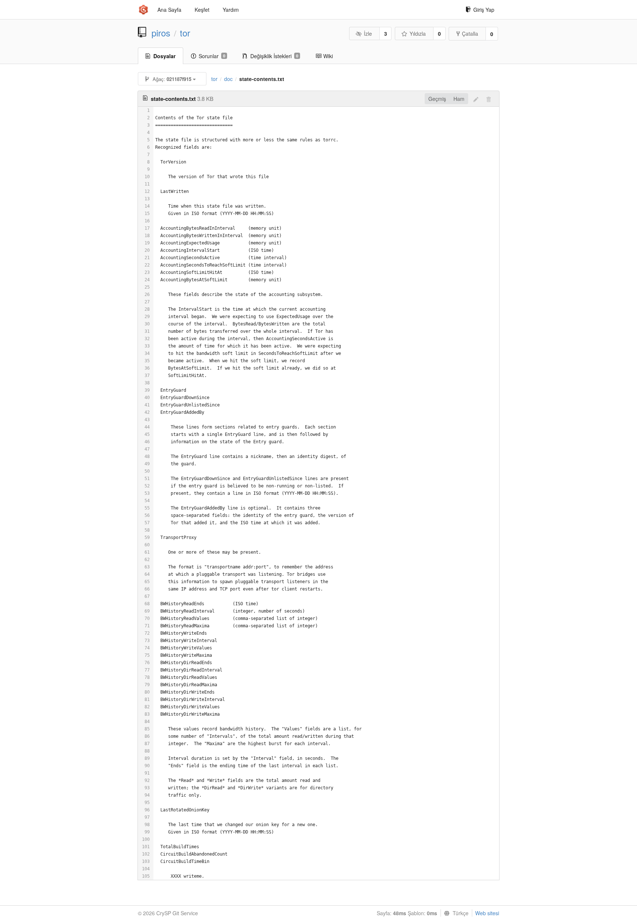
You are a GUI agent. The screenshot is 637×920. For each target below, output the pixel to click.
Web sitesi (487, 913)
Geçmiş (437, 98)
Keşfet (202, 9)
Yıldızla (418, 33)
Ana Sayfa (169, 9)
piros (161, 33)
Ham (458, 98)
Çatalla (470, 33)
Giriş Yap (483, 9)
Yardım (231, 9)
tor (185, 33)
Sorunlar (212, 56)
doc (228, 78)
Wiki (328, 56)
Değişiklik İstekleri (274, 56)
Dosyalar (164, 56)
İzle (368, 33)
